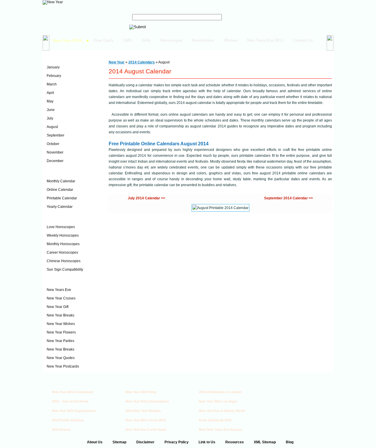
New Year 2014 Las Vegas (218, 401)
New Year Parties (60, 341)
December (55, 161)
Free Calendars (62, 171)
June (51, 110)
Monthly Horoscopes (63, 244)
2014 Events (61, 429)
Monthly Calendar (61, 181)
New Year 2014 (67, 40)
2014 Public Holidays (68, 420)
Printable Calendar (62, 198)
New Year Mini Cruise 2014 (145, 420)
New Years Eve (59, 290)
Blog (289, 442)
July (50, 118)
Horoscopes (171, 40)
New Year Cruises (61, 298)
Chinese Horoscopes (63, 261)
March (52, 84)
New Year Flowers (61, 332)
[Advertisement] (296, 403)
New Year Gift (57, 307)
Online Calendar (60, 190)
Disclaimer (145, 442)
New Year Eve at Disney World (222, 410)
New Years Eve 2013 (265, 40)
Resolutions (203, 40)
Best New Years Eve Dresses (220, 429)
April (50, 93)
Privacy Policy (176, 442)
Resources (234, 442)
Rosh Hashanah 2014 (215, 420)
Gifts (146, 40)
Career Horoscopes (62, 252)
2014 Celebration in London (220, 392)
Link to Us (207, 442)
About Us (95, 442)
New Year (117, 62)
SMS (127, 40)
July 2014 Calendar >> (146, 198)
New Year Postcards (63, 366)
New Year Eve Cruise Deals (145, 429)
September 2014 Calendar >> (288, 198)
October (53, 144)
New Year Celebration (68, 280)
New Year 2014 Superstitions (74, 410)
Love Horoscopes (61, 227)
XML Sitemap (265, 442)
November (55, 152)
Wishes (230, 40)
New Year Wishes (61, 324)
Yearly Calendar (60, 207)
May (50, 101)
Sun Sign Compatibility (65, 269)
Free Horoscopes (64, 217)
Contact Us (303, 40)
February (54, 76)
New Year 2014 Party (140, 392)
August (52, 127)
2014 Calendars (62, 57)
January (53, 67)
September (55, 135)
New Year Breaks (60, 315)
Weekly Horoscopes (63, 235)
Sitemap (119, 442)
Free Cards (103, 40)
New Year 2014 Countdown (72, 392)
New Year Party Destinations (147, 401)
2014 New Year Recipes (143, 410)
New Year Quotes (61, 358)
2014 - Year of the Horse (70, 401)
